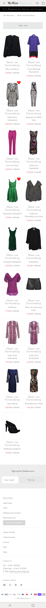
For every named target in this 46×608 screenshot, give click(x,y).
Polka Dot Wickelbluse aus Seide (34, 215)
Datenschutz (8, 498)
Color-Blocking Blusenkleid (33, 70)
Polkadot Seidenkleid (12, 261)
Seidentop (12, 307)
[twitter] (21, 585)
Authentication (9, 537)
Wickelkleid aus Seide (34, 403)
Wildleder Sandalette (12, 448)
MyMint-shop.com (25, 598)
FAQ (5, 547)
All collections (8, 15)
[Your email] (10, 479)
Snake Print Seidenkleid (12, 357)
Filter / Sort (23, 25)
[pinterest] (15, 585)
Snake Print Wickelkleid (34, 357)
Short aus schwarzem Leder (33, 308)
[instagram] (10, 585)
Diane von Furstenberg (12, 63)
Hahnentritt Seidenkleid (12, 118)
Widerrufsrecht (9, 517)
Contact (6, 542)
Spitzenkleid (12, 403)
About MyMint (9, 532)
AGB (5, 507)
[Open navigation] (6, 3)
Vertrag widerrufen (14, 522)
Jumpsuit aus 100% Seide (34, 118)
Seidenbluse (34, 261)
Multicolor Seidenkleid (33, 167)
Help (5, 552)
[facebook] (4, 585)
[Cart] (43, 3)
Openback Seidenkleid (12, 213)
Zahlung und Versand (11, 512)
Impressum (7, 503)
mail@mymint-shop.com (19, 571)
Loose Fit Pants (12, 165)
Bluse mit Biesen (12, 69)
